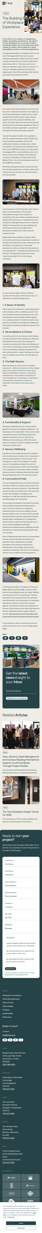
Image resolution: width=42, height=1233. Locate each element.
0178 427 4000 (8, 1089)
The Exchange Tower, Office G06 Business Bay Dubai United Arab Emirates (12, 1155)
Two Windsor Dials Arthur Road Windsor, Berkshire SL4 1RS (10, 1130)
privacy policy (11, 961)
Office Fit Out (7, 1003)
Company (9, 903)
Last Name (9, 871)
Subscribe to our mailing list (17, 698)
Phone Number (11, 892)
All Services (6, 1017)
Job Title (8, 914)
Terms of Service (21, 704)
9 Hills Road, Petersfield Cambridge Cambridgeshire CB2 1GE (12, 1081)
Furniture (6, 1010)
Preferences (21, 1228)
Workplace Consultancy (12, 995)
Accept (21, 1223)
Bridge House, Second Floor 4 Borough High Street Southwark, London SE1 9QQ (14, 1057)
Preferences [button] (11, 1217)
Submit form (10, 969)
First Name (9, 860)
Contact (5, 1031)
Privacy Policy (10, 704)
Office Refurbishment (11, 999)
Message (9, 925)
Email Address (12, 687)
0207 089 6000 (8, 1064)
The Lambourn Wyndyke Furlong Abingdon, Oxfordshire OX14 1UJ (12, 1106)
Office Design (7, 1006)
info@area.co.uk (8, 1035)
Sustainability (7, 1013)
